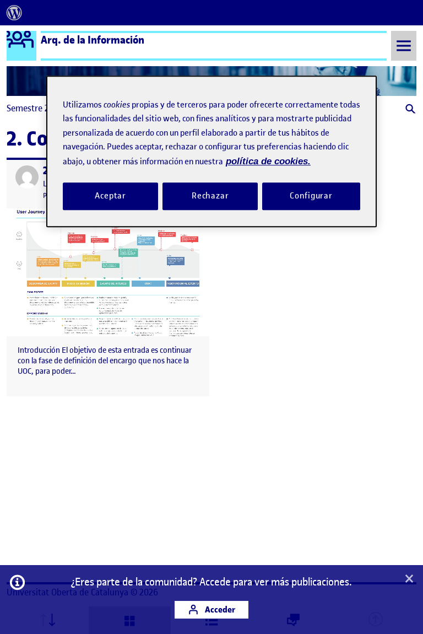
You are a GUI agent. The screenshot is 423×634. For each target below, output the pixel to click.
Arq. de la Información (92, 40)
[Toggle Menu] (404, 45)
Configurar (311, 195)
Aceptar (110, 195)
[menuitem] (14, 12)
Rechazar (210, 195)
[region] (211, 151)
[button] (409, 110)
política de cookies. (268, 161)
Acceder (219, 609)
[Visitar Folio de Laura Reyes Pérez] (27, 177)
